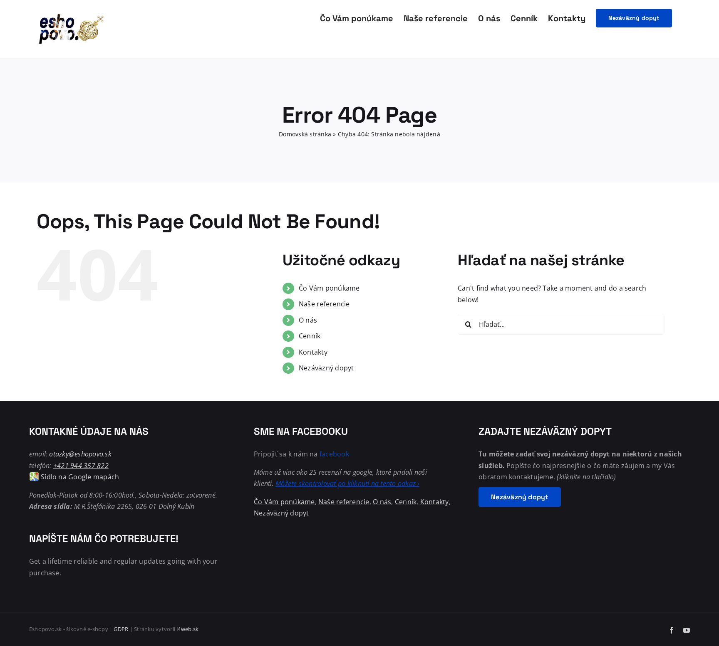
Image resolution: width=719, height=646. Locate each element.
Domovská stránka (305, 134)
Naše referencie (324, 303)
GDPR (121, 629)
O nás (308, 320)
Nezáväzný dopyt (326, 367)
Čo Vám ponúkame (329, 288)
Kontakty (313, 352)
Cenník (309, 335)
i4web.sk (187, 629)
